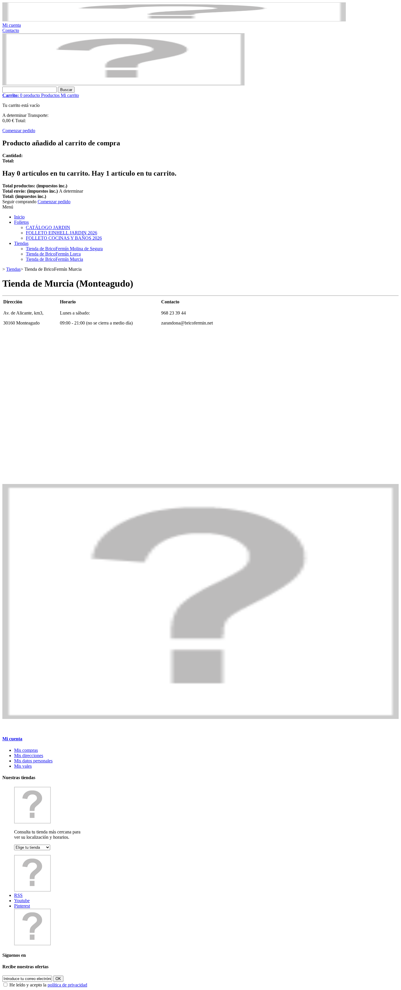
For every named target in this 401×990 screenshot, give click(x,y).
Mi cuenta (11, 25)
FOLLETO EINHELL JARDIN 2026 (61, 232)
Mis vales (23, 766)
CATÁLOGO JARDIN (48, 227)
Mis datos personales (33, 760)
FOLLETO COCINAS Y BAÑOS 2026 (64, 238)
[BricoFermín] (123, 83)
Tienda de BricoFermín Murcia (54, 259)
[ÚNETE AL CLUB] (174, 19)
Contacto (10, 30)
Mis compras (26, 750)
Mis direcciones (28, 755)
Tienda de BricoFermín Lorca (53, 253)
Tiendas (21, 243)
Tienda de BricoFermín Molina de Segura (64, 248)
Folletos (21, 222)
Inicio (19, 216)
